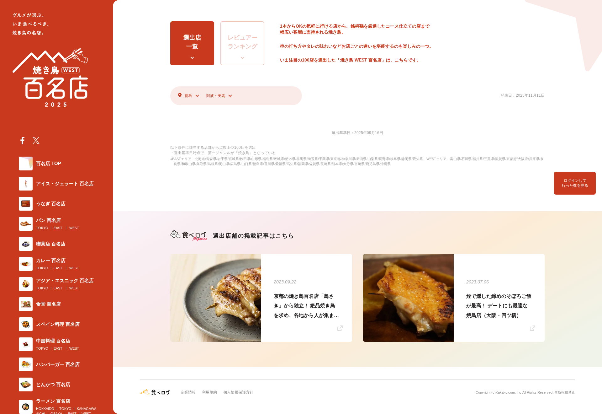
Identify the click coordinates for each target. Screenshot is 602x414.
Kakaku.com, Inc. (509, 392)
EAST (58, 228)
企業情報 (188, 392)
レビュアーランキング (242, 42)
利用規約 (209, 392)
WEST (74, 228)
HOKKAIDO (45, 409)
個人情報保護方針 (238, 392)
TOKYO (42, 228)
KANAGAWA (86, 409)
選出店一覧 (192, 42)
